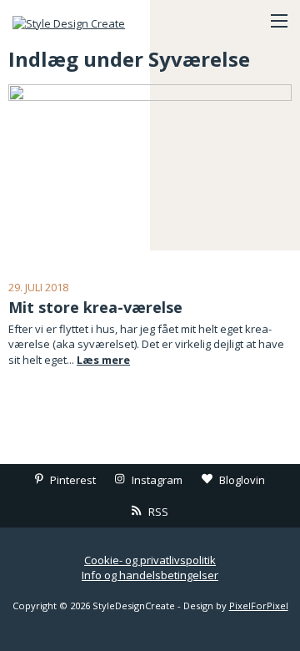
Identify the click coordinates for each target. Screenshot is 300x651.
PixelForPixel (258, 605)
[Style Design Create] (95, 21)
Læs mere (103, 359)
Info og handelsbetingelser (150, 575)
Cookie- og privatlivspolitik (150, 560)
